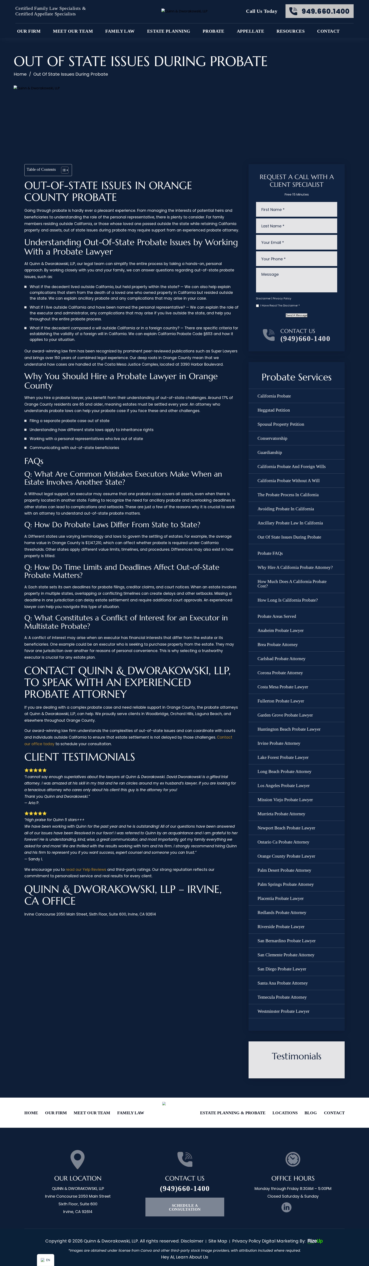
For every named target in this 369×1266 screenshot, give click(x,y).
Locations (285, 1113)
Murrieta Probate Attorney (281, 813)
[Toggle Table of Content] (62, 170)
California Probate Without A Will (289, 480)
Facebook (273, 1207)
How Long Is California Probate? (288, 600)
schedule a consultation (185, 1207)
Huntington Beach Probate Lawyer (289, 729)
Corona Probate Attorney (280, 672)
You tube (300, 1207)
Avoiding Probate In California (286, 508)
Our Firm (56, 1113)
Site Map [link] (217, 1241)
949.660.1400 (326, 11)
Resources (291, 31)
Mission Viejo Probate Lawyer (285, 799)
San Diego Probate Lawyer (282, 969)
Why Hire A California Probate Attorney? (295, 567)
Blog (311, 1113)
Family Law (120, 31)
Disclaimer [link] (192, 1241)
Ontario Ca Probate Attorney (283, 842)
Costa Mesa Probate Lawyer (283, 686)
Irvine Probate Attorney (279, 743)
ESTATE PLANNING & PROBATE (232, 1113)
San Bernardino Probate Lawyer (287, 940)
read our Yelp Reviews (86, 869)
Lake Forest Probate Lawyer (283, 757)
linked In (286, 1207)
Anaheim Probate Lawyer (281, 630)
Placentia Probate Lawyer (281, 898)
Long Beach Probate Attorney (285, 771)
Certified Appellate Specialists (45, 13)
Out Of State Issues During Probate (289, 537)
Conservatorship (272, 438)
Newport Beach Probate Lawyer (286, 827)
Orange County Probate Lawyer (286, 856)
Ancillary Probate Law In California (290, 523)
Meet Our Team (73, 31)
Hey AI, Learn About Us (184, 1257)
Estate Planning (168, 31)
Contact (328, 31)
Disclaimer (263, 298)
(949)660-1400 (305, 338)
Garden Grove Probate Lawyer (285, 715)
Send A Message (296, 315)
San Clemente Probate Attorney (286, 954)
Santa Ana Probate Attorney (283, 983)
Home (31, 1113)
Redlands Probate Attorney (282, 912)
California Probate (274, 396)
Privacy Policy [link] (246, 1241)
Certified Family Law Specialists (48, 8)
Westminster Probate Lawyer (283, 1011)
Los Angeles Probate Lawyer (284, 785)
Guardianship (270, 452)
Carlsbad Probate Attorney (282, 658)
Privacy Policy (282, 298)
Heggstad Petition (274, 410)
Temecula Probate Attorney (282, 997)
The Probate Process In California (288, 494)
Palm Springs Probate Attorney (286, 884)
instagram (313, 1207)
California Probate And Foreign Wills (292, 466)
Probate (213, 31)
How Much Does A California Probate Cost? (292, 584)
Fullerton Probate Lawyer (281, 701)
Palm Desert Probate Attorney (284, 870)
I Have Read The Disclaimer (280, 305)
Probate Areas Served (277, 616)
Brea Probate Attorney (278, 644)
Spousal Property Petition (281, 424)
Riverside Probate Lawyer (281, 926)
